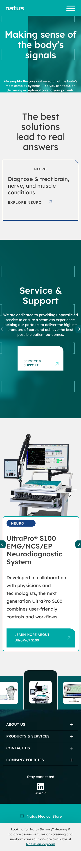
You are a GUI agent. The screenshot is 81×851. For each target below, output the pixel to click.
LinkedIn (40, 793)
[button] (40, 690)
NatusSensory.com (40, 844)
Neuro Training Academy (32, 358)
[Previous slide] (3, 329)
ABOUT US (15, 724)
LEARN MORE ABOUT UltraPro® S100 (32, 637)
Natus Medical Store (44, 816)
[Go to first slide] (78, 329)
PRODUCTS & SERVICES (28, 736)
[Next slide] (78, 544)
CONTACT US (18, 748)
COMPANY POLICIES (25, 760)
